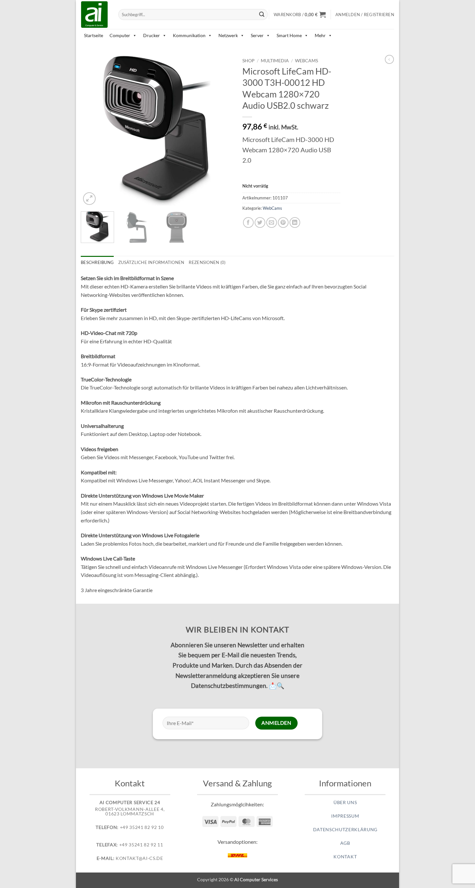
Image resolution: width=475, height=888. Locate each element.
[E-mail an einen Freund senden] (271, 222)
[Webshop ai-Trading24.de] (95, 14)
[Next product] (389, 59)
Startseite (93, 35)
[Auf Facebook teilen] (248, 222)
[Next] (221, 131)
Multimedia (275, 60)
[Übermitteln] (262, 14)
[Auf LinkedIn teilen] (295, 222)
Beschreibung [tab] (97, 262)
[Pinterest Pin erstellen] (283, 222)
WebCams (306, 60)
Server (257, 35)
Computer (120, 35)
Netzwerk (228, 35)
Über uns (345, 802)
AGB (345, 843)
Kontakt (345, 856)
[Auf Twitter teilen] (260, 222)
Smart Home (289, 35)
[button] (300, 14)
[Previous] (92, 131)
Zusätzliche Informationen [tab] (151, 262)
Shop (248, 60)
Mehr (320, 35)
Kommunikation (189, 35)
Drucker (151, 35)
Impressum (345, 816)
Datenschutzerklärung (345, 829)
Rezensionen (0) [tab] (207, 262)
